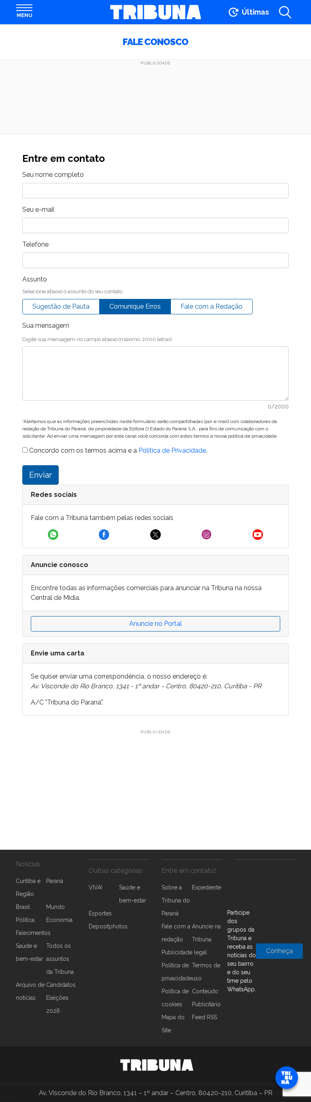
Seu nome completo (53, 174)
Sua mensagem (45, 325)
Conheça (279, 951)
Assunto (34, 279)
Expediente (206, 887)
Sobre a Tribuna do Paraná (176, 900)
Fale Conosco (155, 42)
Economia (59, 920)
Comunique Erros (135, 306)
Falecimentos (33, 933)
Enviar (40, 475)
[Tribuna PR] (157, 1065)
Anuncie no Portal (155, 623)
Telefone (35, 244)
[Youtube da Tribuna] (257, 534)
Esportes (100, 913)
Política (25, 920)
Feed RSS (204, 1017)
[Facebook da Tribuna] (104, 534)
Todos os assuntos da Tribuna (60, 959)
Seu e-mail (38, 209)
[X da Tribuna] (155, 534)
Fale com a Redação (212, 306)
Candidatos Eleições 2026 (61, 998)
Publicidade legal (184, 952)
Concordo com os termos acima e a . (117, 450)
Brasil (23, 907)
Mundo (55, 907)
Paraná (54, 881)
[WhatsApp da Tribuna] (53, 534)
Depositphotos (108, 926)
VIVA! (95, 887)
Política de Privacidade (172, 450)
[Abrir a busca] (285, 12)
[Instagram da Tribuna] (206, 534)
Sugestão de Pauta (60, 306)
